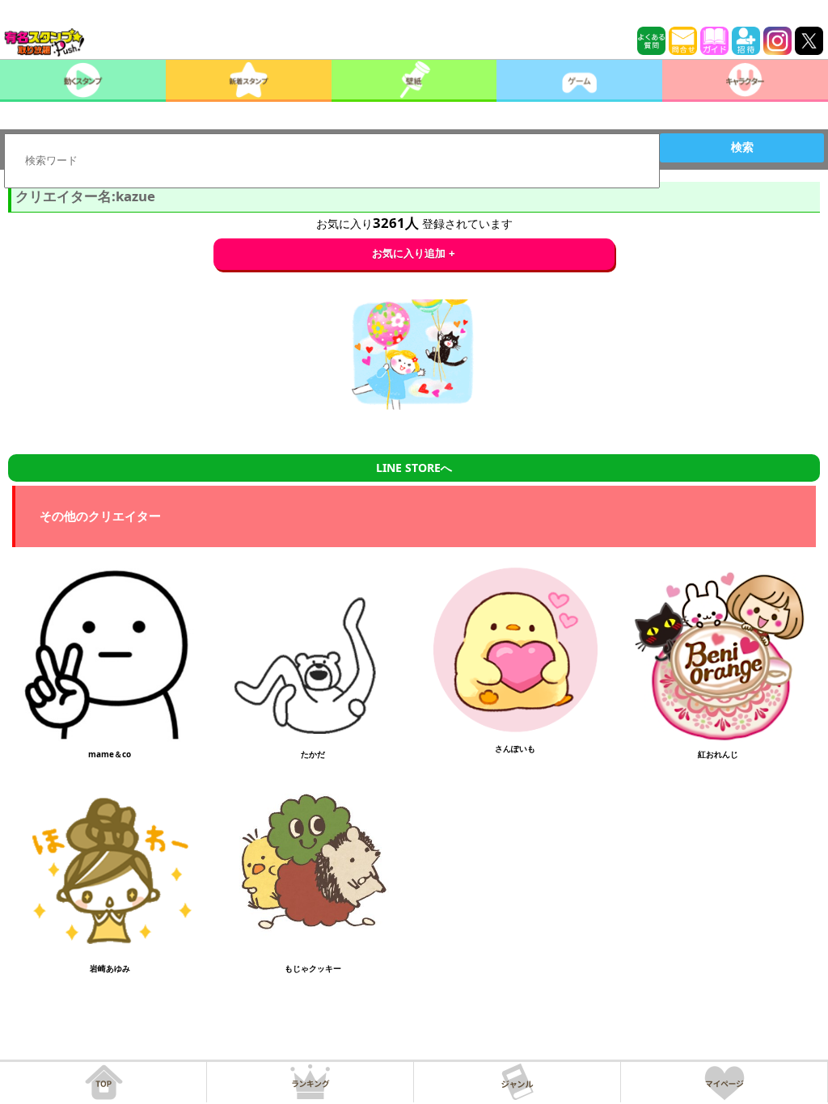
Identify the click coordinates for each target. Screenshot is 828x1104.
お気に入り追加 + (413, 253)
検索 (742, 147)
